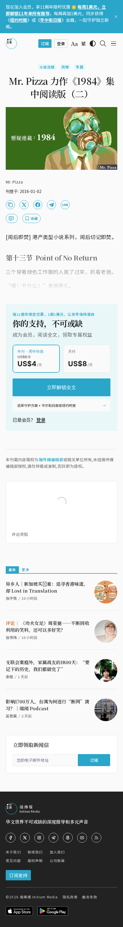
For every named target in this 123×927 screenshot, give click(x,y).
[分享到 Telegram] (51, 204)
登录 (40, 419)
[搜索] (103, 43)
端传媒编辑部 (51, 459)
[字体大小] (74, 43)
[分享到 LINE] (65, 204)
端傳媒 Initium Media (39, 896)
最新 (12, 569)
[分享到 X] (24, 204)
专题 (79, 66)
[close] (116, 16)
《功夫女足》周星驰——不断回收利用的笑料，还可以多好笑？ (47, 626)
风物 (65, 66)
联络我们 (35, 851)
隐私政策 (70, 896)
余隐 (9, 676)
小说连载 (47, 66)
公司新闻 (57, 860)
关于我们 (13, 851)
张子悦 (11, 598)
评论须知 (20, 534)
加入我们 (57, 851)
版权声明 (35, 860)
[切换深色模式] (92, 43)
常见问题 (13, 860)
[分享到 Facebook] (37, 204)
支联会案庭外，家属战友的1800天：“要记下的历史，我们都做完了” (48, 665)
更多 (25, 569)
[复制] (10, 204)
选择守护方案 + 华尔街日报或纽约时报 (46, 405)
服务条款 (89, 896)
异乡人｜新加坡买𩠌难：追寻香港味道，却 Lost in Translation (47, 587)
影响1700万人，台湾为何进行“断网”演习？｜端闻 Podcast (47, 705)
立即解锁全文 (61, 387)
